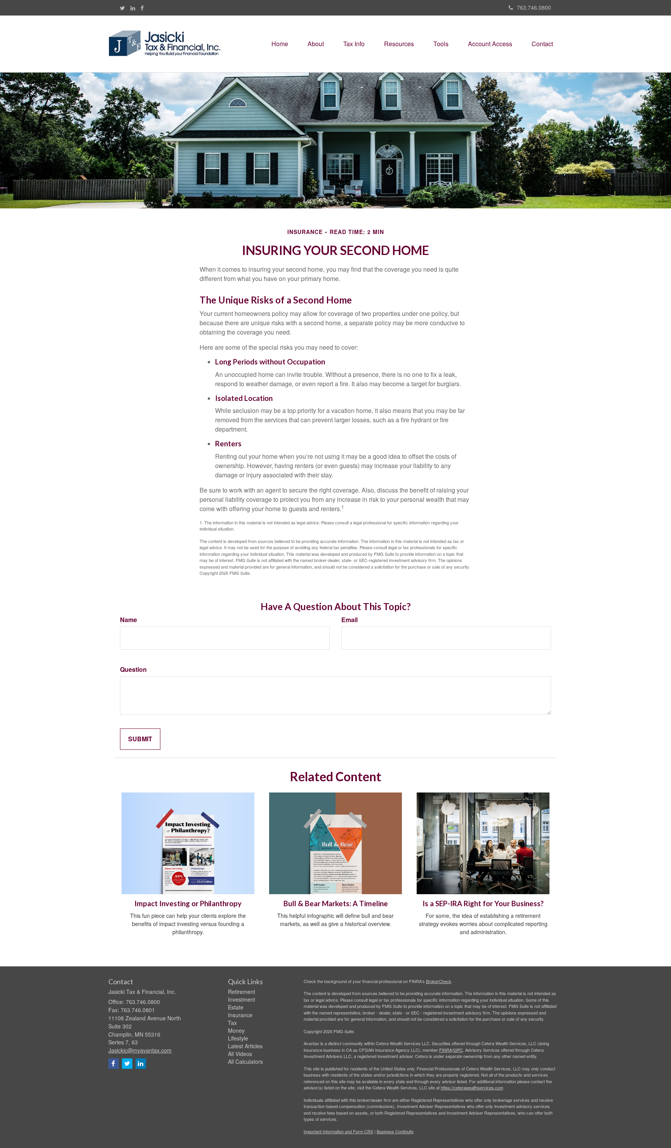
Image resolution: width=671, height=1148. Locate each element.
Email (349, 620)
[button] (316, 44)
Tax (232, 1023)
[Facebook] (142, 8)
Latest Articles (245, 1046)
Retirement (241, 991)
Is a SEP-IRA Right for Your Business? (483, 903)
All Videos (240, 1054)
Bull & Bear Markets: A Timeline (335, 903)
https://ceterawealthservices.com (472, 1087)
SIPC (458, 1050)
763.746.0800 (534, 7)
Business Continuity (395, 1131)
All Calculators (245, 1061)
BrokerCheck (438, 981)
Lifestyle (238, 1038)
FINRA (445, 1050)
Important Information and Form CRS (338, 1131)
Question (133, 669)
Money (236, 1030)
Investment (241, 999)
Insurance (240, 1015)
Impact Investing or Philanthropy (188, 903)
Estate (235, 1007)
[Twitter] (122, 8)
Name (128, 620)
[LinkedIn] (132, 8)
